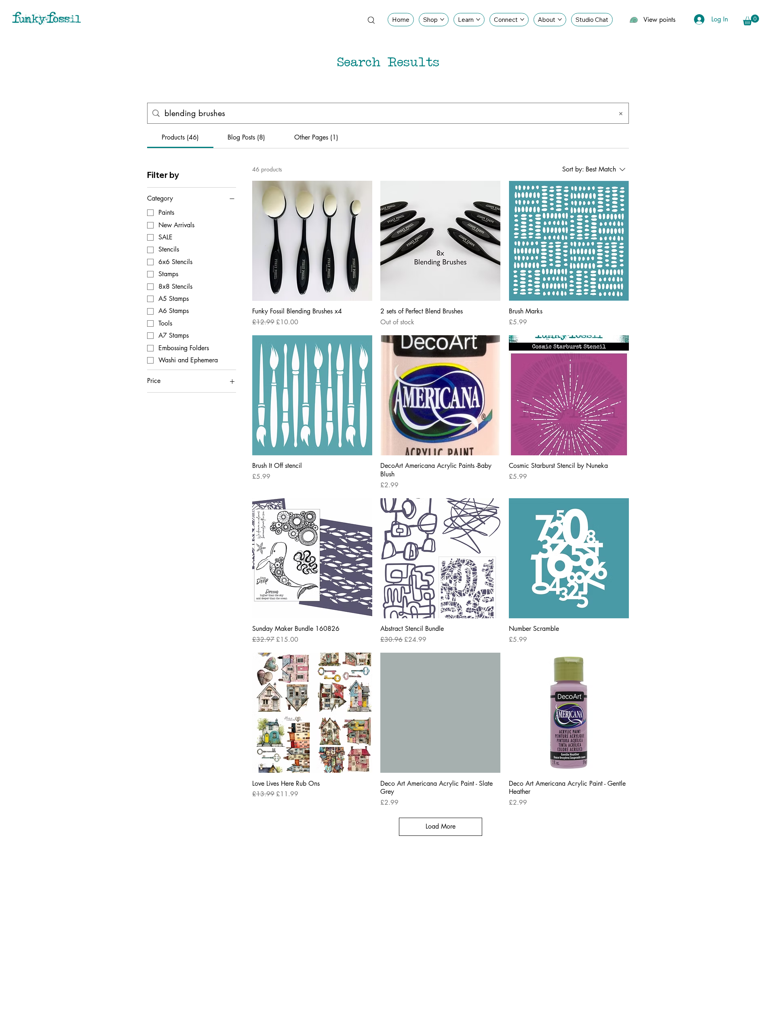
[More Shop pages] (442, 19)
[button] (751, 20)
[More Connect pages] (522, 19)
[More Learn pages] (478, 19)
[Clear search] (620, 113)
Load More (440, 826)
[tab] (180, 137)
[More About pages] (560, 19)
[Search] (371, 19)
